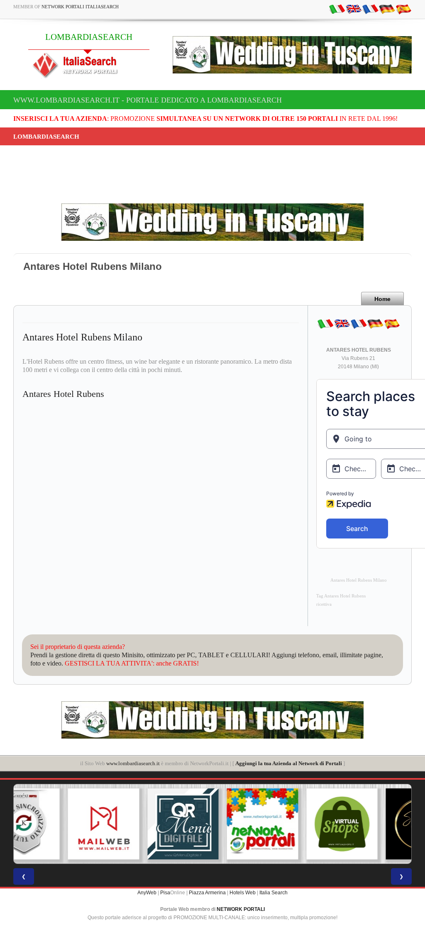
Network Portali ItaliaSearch (80, 6)
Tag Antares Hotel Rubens (341, 596)
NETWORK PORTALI (241, 909)
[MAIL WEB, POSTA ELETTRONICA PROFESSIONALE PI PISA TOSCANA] (53, 824)
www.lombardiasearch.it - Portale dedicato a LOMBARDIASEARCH (147, 100)
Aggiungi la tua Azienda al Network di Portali (288, 763)
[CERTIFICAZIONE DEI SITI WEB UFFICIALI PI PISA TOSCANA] (371, 824)
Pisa (165, 893)
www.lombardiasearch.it (133, 763)
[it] (337, 8)
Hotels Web (243, 893)
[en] (353, 8)
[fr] (370, 8)
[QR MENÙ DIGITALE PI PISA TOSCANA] (133, 824)
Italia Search (273, 893)
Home (382, 299)
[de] (387, 8)
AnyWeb (146, 893)
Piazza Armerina (207, 893)
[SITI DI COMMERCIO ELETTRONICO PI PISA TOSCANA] (292, 824)
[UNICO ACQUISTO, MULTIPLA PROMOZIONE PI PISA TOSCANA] (212, 824)
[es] (403, 8)
